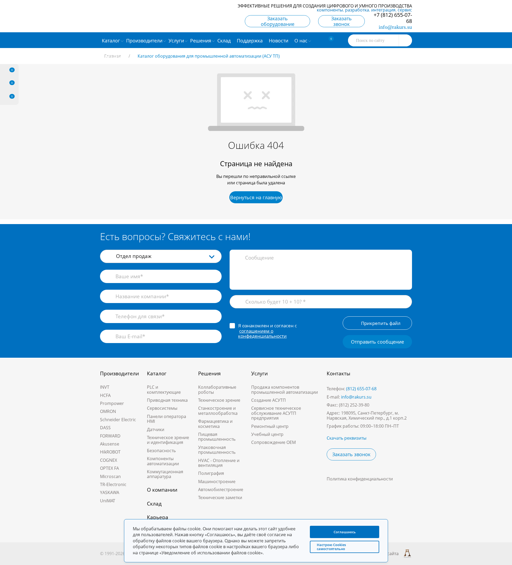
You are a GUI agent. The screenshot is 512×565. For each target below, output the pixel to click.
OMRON (108, 411)
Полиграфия (211, 473)
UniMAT (107, 501)
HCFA (105, 395)
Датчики (155, 429)
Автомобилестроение (220, 489)
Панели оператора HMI (166, 418)
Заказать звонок (341, 21)
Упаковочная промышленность (216, 449)
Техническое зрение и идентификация (168, 440)
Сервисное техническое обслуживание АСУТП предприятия (276, 413)
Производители (119, 373)
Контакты (338, 373)
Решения (209, 373)
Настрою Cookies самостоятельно (331, 546)
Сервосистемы (162, 408)
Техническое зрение (219, 400)
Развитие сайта (383, 553)
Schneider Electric (118, 420)
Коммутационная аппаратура (165, 474)
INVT (104, 387)
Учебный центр (267, 434)
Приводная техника (167, 400)
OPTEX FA (109, 468)
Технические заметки (220, 497)
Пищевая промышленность (216, 436)
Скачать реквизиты (346, 438)
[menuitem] (224, 40)
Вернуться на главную (256, 197)
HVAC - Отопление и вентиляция (218, 462)
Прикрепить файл (381, 323)
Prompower (112, 403)
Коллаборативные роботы (217, 389)
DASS (105, 428)
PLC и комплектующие (164, 389)
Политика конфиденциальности (360, 478)
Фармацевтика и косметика (215, 423)
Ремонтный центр (270, 426)
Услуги (259, 373)
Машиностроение (216, 481)
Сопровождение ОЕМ (273, 442)
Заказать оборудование (277, 21)
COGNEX (108, 460)
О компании (162, 489)
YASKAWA (109, 492)
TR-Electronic (113, 484)
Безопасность (161, 450)
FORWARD (110, 436)
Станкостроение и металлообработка (218, 410)
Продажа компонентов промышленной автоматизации (284, 389)
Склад (154, 503)
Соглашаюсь (345, 532)
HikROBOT (110, 452)
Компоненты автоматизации (163, 461)
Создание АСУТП (268, 400)
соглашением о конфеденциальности (262, 333)
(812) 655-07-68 (361, 389)
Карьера (157, 517)
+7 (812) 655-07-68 (393, 18)
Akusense (109, 444)
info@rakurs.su (395, 27)
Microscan (110, 476)
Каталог (156, 373)
